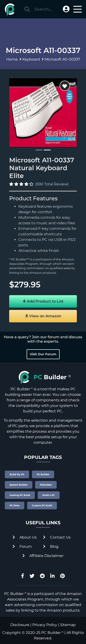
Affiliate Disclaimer (46, 556)
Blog (53, 546)
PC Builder (51, 632)
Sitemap (68, 625)
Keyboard (31, 59)
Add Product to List (45, 301)
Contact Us (60, 537)
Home (12, 59)
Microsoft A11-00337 (62, 59)
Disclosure (19, 625)
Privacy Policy (44, 625)
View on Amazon (44, 316)
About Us (28, 537)
